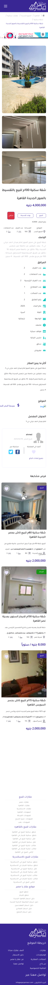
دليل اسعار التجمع (24, 912)
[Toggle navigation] (5, 6)
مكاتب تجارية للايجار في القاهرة (24, 849)
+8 (24, 166)
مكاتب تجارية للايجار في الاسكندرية (24, 879)
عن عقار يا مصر (17, 960)
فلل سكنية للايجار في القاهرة (24, 842)
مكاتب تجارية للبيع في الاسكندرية (24, 876)
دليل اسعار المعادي (24, 909)
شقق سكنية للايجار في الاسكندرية (24, 866)
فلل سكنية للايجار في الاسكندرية (24, 872)
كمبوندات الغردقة (24, 816)
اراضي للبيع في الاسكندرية (23, 882)
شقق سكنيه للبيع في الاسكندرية (24, 862)
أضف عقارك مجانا (16, 951)
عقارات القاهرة (24, 806)
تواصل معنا (18, 964)
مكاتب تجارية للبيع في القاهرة (24, 846)
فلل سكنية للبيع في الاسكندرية (24, 869)
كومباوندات (41, 955)
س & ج (43, 964)
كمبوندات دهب (24, 822)
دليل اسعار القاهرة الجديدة (24, 899)
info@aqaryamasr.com (24, 983)
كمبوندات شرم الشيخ (24, 819)
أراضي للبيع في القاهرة (24, 852)
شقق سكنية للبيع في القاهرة (24, 832)
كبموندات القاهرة (24, 812)
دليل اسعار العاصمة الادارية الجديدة (24, 902)
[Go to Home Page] (44, 15)
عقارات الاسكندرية (24, 809)
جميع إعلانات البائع (36, 458)
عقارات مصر (24, 802)
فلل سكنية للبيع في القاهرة (24, 839)
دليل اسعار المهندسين (24, 906)
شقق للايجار (24, 895)
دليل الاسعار (18, 955)
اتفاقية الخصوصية (38, 968)
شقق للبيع (24, 892)
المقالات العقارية (38, 960)
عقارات (43, 951)
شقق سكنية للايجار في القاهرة (24, 836)
